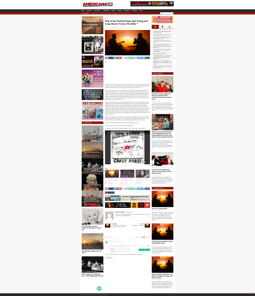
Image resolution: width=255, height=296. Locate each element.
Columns (126, 10)
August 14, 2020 (110, 27)
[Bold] (111, 246)
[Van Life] (162, 199)
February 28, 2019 (156, 210)
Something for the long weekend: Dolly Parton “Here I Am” (92, 136)
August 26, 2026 (156, 138)
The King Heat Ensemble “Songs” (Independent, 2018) (162, 242)
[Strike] (116, 246)
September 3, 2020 (156, 279)
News (82, 10)
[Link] (126, 246)
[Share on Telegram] (140, 58)
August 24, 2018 (156, 245)
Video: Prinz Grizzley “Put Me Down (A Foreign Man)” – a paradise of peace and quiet (162, 62)
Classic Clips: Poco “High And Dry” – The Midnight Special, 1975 (92, 169)
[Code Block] (124, 246)
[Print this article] (127, 58)
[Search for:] (166, 13)
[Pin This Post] (119, 58)
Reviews (89, 10)
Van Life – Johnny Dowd (159, 208)
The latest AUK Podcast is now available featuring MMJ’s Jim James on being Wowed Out (162, 57)
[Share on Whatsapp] (131, 58)
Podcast (134, 10)
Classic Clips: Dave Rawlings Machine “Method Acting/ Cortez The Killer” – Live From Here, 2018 (126, 180)
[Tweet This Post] (111, 58)
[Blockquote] (122, 246)
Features (97, 10)
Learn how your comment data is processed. (132, 254)
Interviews (106, 10)
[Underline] (114, 246)
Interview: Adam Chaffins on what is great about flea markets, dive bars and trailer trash (91, 200)
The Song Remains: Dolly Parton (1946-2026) (92, 185)
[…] (154, 110)
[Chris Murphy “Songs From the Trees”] (92, 150)
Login (148, 237)
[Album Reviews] (162, 231)
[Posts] (155, 27)
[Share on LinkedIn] (115, 58)
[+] (129, 245)
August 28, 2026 (91, 139)
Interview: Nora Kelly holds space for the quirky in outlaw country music (161, 171)
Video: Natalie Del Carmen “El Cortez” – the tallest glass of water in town (142, 180)
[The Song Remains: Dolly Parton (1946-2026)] (92, 182)
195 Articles (129, 212)
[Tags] (162, 27)
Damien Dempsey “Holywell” (159, 53)
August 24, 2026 (156, 175)
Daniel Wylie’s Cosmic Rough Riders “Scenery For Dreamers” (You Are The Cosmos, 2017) (112, 180)
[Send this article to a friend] (123, 58)
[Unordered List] (120, 246)
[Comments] (169, 27)
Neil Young (110, 192)
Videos (113, 10)
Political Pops (127, 27)
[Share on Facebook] (107, 58)
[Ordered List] (118, 246)
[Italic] (112, 246)
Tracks (119, 10)
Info (141, 10)
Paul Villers (117, 27)
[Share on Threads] (148, 58)
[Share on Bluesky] (144, 58)
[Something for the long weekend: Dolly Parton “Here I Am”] (92, 133)
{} (127, 245)
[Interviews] (162, 84)
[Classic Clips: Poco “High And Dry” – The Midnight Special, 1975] (92, 166)
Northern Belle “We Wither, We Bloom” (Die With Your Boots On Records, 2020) (162, 276)
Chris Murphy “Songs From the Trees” (92, 153)
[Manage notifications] (252, 293)
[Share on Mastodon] (135, 58)
